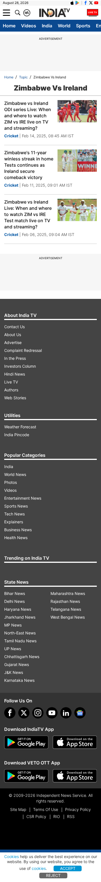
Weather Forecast (20, 426)
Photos (10, 482)
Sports (83, 25)
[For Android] (26, 776)
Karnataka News (19, 680)
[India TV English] (54, 12)
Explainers (13, 521)
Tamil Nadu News (20, 640)
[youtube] (52, 712)
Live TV (11, 382)
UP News (12, 648)
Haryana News (17, 609)
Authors (11, 389)
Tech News (14, 513)
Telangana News (65, 609)
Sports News (16, 506)
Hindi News (14, 374)
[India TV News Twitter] (91, 3)
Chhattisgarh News (21, 656)
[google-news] (80, 712)
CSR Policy (36, 816)
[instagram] (37, 712)
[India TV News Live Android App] (26, 742)
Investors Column (20, 366)
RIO (56, 816)
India (47, 25)
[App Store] (75, 742)
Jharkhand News (19, 617)
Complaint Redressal (23, 350)
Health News (15, 537)
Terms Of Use (45, 809)
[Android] (77, 3)
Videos (28, 25)
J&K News (13, 672)
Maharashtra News (67, 593)
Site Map (18, 809)
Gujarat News (16, 664)
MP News (13, 625)
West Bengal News (67, 617)
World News (15, 474)
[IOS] (72, 3)
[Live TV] (92, 12)
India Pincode (16, 434)
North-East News (20, 632)
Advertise (13, 342)
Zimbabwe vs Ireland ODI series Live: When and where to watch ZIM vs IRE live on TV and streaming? (27, 115)
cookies (39, 868)
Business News (18, 529)
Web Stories (15, 397)
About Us (12, 334)
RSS (71, 816)
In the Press (15, 358)
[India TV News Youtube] (96, 3)
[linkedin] (66, 712)
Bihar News (14, 593)
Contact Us (14, 326)
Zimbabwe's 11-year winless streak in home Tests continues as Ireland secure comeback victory (28, 165)
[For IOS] (75, 776)
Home (9, 25)
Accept (67, 868)
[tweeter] (23, 712)
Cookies (11, 856)
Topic (23, 77)
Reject (53, 875)
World (64, 25)
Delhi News (14, 601)
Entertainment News (22, 498)
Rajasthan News (65, 601)
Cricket (11, 135)
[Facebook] (9, 712)
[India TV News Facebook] (86, 3)
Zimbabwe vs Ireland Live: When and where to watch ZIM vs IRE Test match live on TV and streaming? (28, 214)
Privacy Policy (78, 809)
